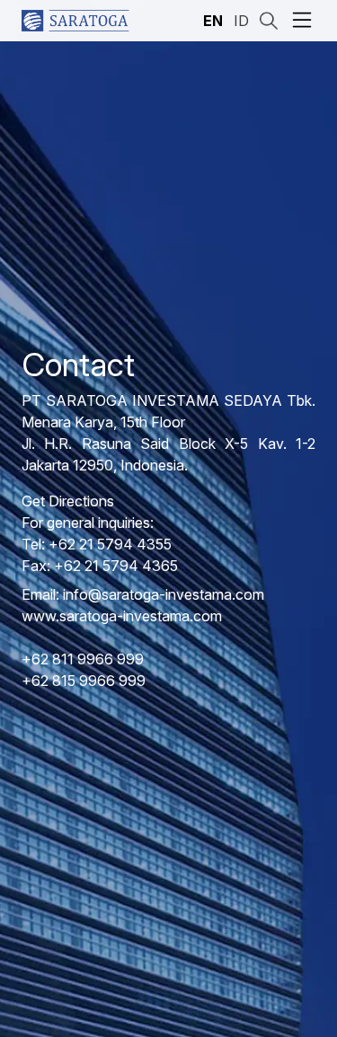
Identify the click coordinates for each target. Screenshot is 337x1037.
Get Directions (68, 501)
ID (241, 21)
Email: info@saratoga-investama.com (143, 594)
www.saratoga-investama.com (122, 616)
